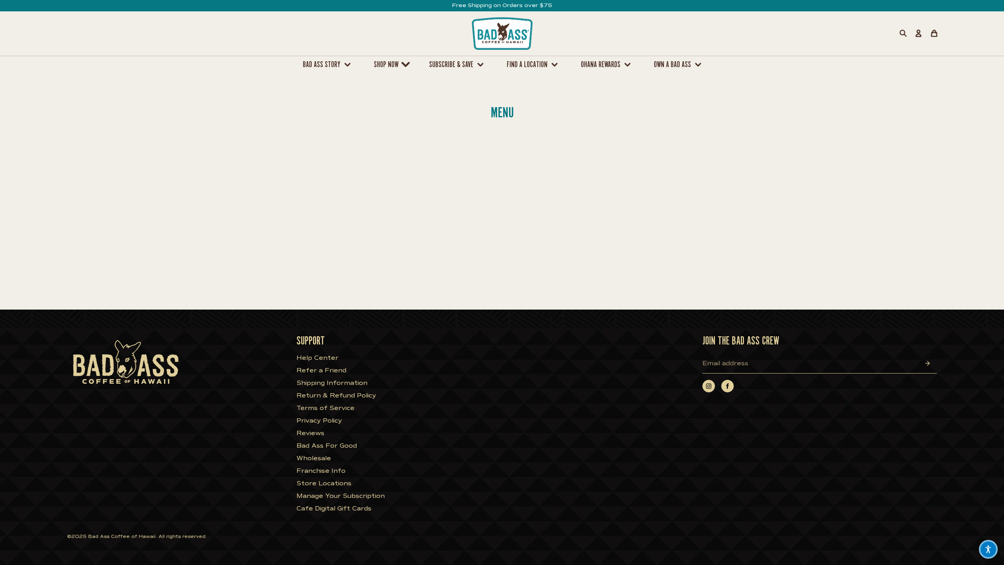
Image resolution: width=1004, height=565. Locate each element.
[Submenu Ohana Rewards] (629, 64)
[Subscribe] (927, 363)
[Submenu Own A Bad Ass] (700, 64)
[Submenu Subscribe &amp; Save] (482, 64)
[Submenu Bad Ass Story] (349, 64)
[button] (988, 549)
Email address (725, 363)
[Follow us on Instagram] (708, 386)
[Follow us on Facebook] (727, 386)
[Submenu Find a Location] (556, 64)
